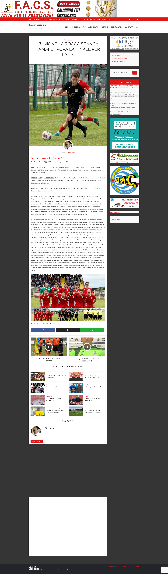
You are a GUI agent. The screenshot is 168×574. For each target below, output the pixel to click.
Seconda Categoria (64, 19)
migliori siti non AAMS (118, 61)
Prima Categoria (53, 19)
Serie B (105, 27)
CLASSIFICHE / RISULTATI (113, 566)
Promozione (44, 19)
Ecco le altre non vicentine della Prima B (121, 92)
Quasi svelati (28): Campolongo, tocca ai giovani (124, 85)
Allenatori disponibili (116, 99)
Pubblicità (136, 566)
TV (84, 27)
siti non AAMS (116, 219)
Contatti (129, 27)
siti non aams (116, 55)
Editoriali (75, 27)
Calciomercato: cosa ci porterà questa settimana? (124, 96)
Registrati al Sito (115, 212)
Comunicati (116, 27)
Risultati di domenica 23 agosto (119, 101)
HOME (66, 27)
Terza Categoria (74, 19)
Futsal (109, 19)
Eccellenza (37, 19)
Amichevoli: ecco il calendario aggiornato (122, 94)
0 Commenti (68, 60)
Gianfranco (78, 60)
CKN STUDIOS (72, 569)
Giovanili (82, 19)
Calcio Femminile (90, 19)
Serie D (30, 19)
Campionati (93, 27)
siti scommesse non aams (119, 58)
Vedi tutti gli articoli (37, 441)
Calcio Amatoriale (101, 19)
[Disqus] (68, 471)
